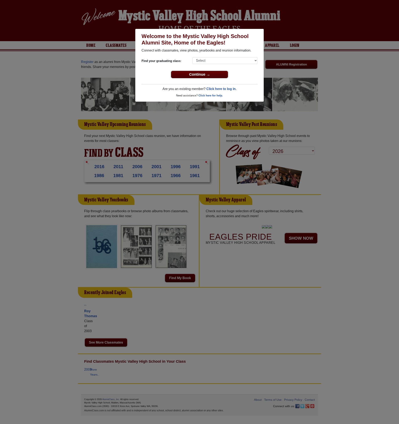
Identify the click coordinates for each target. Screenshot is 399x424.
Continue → (199, 74)
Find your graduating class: (161, 61)
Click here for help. (210, 95)
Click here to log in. (221, 89)
